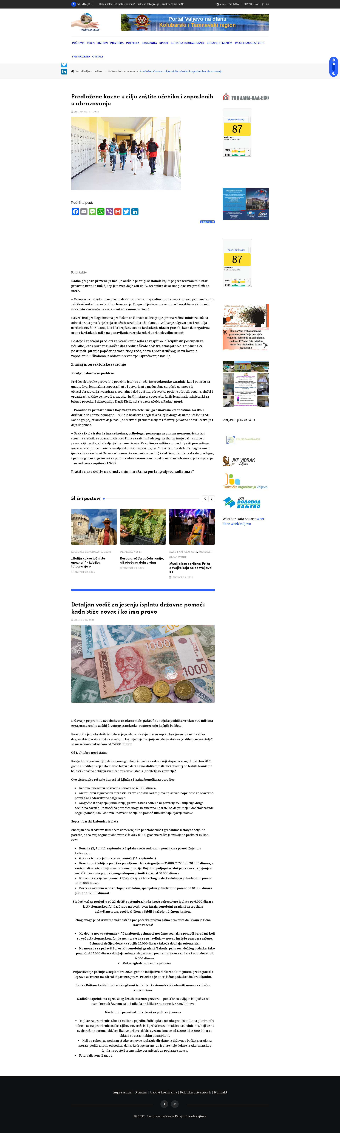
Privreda (126, 551)
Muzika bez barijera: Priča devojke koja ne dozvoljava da (190, 568)
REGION (102, 43)
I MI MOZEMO (81, 56)
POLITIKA (132, 43)
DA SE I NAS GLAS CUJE (249, 43)
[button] (205, 498)
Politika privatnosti (196, 1092)
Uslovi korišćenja (163, 1092)
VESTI (91, 43)
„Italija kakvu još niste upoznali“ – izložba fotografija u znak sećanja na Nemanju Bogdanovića (153, 4)
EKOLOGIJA (149, 43)
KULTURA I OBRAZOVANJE (187, 43)
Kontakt (220, 1092)
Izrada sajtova (196, 1116)
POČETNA (78, 43)
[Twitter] (64, 64)
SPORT (163, 43)
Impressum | (123, 1092)
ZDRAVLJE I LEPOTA (219, 43)
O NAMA (97, 56)
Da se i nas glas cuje (183, 551)
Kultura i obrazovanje (86, 551)
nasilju (153, 453)
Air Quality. (236, 119)
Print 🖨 (207, 221)
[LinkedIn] (64, 71)
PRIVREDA (117, 43)
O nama (141, 1092)
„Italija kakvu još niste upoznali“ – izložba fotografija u (88, 562)
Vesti (107, 551)
